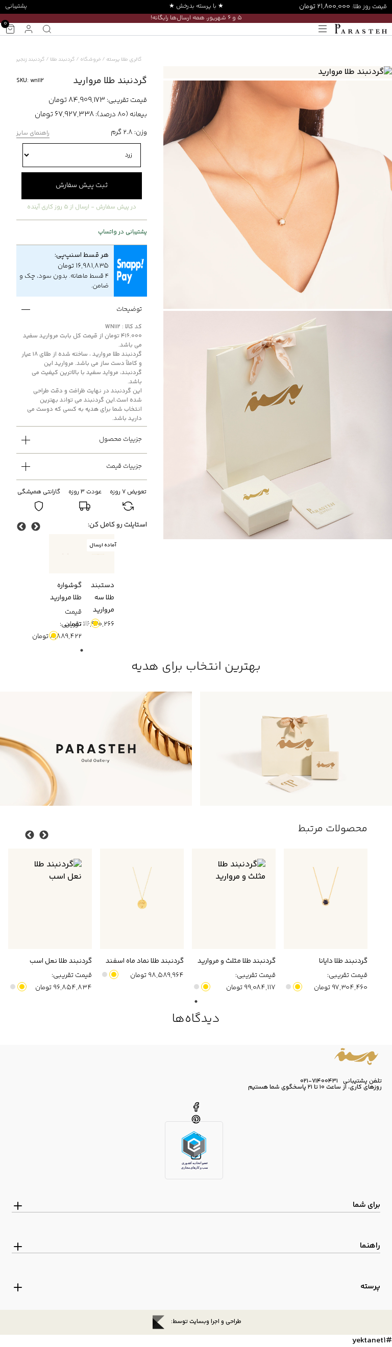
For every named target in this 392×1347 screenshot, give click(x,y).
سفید (86, 623)
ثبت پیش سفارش (82, 185)
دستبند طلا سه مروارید (102, 598)
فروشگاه (90, 60)
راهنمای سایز (33, 133)
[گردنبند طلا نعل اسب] (50, 899)
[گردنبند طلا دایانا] (326, 899)
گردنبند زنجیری (28, 60)
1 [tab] (82, 650)
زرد (95, 623)
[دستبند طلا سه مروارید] (98, 553)
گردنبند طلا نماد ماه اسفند (145, 961)
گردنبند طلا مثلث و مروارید (237, 961)
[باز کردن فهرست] (322, 29)
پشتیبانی (16, 6)
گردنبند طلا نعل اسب (61, 961)
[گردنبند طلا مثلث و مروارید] (234, 899)
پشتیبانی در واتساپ (122, 232)
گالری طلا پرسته (124, 60)
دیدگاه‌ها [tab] (196, 1019)
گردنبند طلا (62, 60)
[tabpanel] (98, 582)
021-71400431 (319, 1081)
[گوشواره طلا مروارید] (65, 553)
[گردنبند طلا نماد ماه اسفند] (142, 899)
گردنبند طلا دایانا (343, 961)
